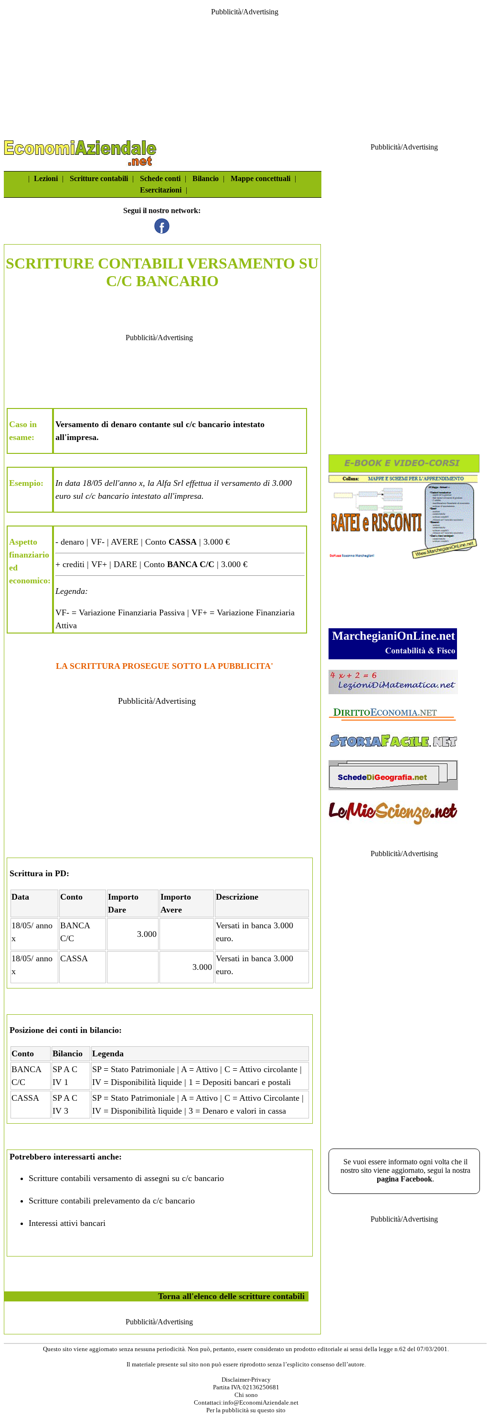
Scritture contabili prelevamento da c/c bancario (112, 1200)
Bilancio (205, 178)
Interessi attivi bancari (67, 1223)
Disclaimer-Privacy (246, 1379)
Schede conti (160, 178)
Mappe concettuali (260, 178)
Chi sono (246, 1394)
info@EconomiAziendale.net (260, 1402)
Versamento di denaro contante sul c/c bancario (143, 424)
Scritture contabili (99, 178)
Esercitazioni (160, 190)
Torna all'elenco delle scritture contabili (231, 1296)
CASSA (74, 958)
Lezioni (46, 178)
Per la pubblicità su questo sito (246, 1410)
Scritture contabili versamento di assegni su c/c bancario (126, 1178)
